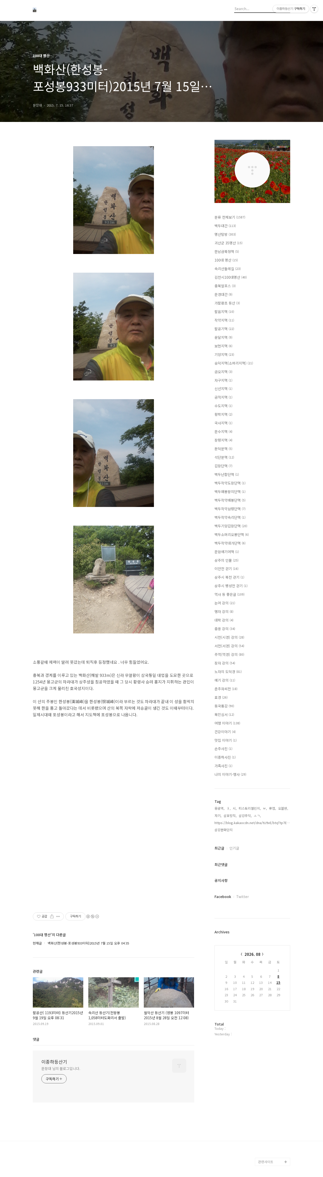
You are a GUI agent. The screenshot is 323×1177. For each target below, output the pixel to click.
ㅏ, (229, 808)
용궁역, (219, 808)
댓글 (36, 1039)
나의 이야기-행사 (230, 774)
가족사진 (223, 765)
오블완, (283, 808)
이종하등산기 (54, 1062)
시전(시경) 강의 (229, 637)
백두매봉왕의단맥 (230, 491)
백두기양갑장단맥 (230, 525)
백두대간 (225, 225)
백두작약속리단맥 (230, 517)
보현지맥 (223, 345)
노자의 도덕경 (228, 671)
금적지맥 (223, 397)
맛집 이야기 (225, 740)
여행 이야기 (227, 723)
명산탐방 (225, 234)
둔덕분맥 (223, 448)
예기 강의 (224, 680)
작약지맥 (224, 320)
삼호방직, (230, 815)
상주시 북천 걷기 (229, 577)
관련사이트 (265, 1161)
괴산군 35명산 (228, 242)
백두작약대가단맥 (230, 543)
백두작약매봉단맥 (230, 500)
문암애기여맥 (226, 551)
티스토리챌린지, (250, 808)
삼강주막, (245, 815)
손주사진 (223, 748)
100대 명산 (226, 260)
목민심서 (224, 714)
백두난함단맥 (226, 474)
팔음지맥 (224, 311)
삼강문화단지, (224, 829)
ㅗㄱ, (257, 815)
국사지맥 (223, 422)
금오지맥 (223, 371)
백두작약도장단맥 (230, 482)
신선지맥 (223, 388)
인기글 (234, 848)
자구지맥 (223, 380)
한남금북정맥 (226, 251)
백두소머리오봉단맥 (231, 534)
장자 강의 (224, 663)
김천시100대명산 (230, 277)
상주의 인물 (226, 560)
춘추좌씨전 (225, 688)
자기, (218, 815)
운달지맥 (223, 337)
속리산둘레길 (227, 268)
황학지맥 (223, 414)
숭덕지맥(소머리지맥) (233, 363)
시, (235, 808)
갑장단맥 (223, 465)
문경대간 (223, 294)
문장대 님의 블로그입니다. (60, 1068)
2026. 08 (252, 954)
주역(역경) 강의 (229, 654)
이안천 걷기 (226, 568)
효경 (221, 697)
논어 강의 (224, 602)
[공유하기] (52, 916)
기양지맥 (224, 354)
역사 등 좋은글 (229, 594)
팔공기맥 (224, 328)
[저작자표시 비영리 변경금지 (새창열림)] (92, 916)
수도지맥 (223, 405)
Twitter (242, 896)
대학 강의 (223, 620)
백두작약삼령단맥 (230, 508)
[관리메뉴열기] (314, 9)
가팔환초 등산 (227, 302)
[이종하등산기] (60, 10)
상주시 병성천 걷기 (231, 585)
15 (278, 982)
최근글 (219, 848)
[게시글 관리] (58, 916)
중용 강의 (224, 628)
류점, (272, 808)
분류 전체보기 (229, 217)
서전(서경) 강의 (229, 645)
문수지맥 (223, 431)
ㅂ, (265, 808)
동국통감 (224, 705)
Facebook (222, 896)
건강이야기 (225, 731)
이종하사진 (225, 757)
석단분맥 (224, 457)
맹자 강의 (223, 611)
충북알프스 (225, 285)
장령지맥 (223, 440)
